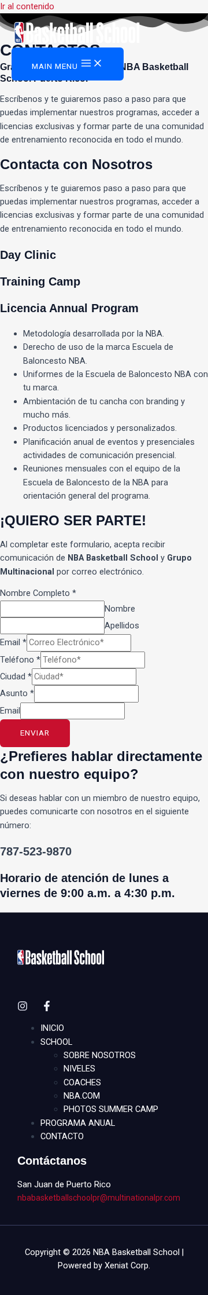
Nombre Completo (38, 593)
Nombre (120, 608)
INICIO (52, 1028)
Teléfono (20, 659)
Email (13, 642)
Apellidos (122, 625)
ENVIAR (35, 732)
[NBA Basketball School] (77, 34)
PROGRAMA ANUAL (77, 1123)
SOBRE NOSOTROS (100, 1055)
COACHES (82, 1082)
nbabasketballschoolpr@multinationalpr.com (98, 1197)
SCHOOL (56, 1042)
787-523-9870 (36, 851)
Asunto (17, 693)
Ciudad (16, 676)
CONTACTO (62, 1136)
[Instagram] (22, 1008)
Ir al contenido (27, 6)
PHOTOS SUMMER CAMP (111, 1109)
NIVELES (79, 1068)
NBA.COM (82, 1096)
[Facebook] (47, 1008)
